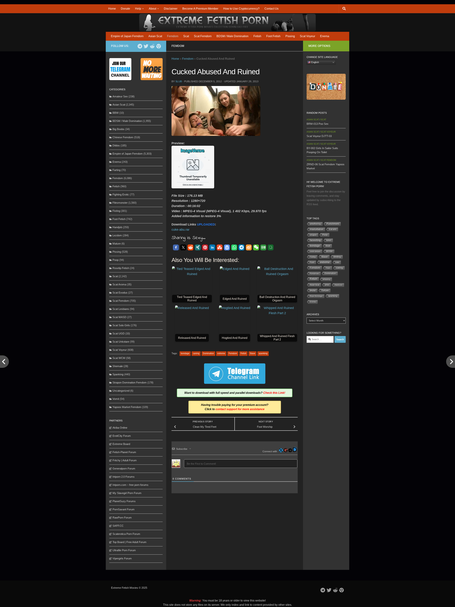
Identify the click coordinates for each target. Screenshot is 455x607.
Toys (328, 268)
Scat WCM (119, 357)
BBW (116, 112)
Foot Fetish (273, 36)
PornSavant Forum (124, 509)
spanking (263, 353)
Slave (252, 353)
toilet (328, 240)
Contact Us (271, 8)
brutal (313, 290)
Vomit (116, 398)
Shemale (118, 366)
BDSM (329, 251)
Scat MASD (119, 317)
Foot (312, 262)
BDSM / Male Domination (232, 36)
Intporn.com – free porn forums (130, 484)
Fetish (257, 36)
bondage (185, 353)
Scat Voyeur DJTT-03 (319, 136)
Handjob (117, 227)
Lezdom (117, 235)
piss (327, 285)
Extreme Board (121, 443)
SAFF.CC (118, 525)
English (315, 62)
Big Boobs (118, 129)
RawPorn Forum (122, 517)
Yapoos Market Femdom (127, 407)
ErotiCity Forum (122, 435)
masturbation (316, 229)
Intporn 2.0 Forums (124, 476)
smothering (315, 224)
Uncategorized (121, 390)
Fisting (116, 210)
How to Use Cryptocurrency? (241, 8)
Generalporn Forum (124, 468)
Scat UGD (119, 333)
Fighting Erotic (121, 194)
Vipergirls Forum (122, 558)
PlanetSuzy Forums (124, 501)
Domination (208, 353)
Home (112, 8)
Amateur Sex (120, 96)
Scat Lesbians (121, 308)
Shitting (337, 257)
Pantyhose (314, 274)
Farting (117, 169)
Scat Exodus (120, 292)
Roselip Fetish (121, 268)
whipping (326, 279)
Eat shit (332, 229)
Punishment (333, 223)
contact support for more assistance (240, 409)
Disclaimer (170, 8)
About (152, 8)
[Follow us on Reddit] (152, 46)
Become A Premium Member (200, 8)
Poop (116, 259)
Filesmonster (120, 202)
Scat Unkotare (121, 341)
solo (337, 262)
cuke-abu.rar (180, 229)
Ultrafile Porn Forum (124, 550)
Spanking (118, 374)
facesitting (315, 240)
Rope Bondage (316, 296)
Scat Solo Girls (121, 325)
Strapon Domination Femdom (130, 382)
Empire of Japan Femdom (127, 36)
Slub (178, 81)
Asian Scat (155, 36)
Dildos (116, 145)
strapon (313, 235)
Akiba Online (120, 427)
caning (196, 353)
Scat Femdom (203, 36)
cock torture (315, 251)
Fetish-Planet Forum (124, 452)
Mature (117, 243)
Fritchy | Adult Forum (125, 460)
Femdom (172, 36)
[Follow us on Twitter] (146, 46)
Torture (325, 290)
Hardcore (338, 285)
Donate (125, 8)
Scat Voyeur (307, 36)
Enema (324, 36)
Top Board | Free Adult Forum (129, 542)
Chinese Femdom (123, 137)
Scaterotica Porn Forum (126, 533)
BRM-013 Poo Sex (317, 123)
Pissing (290, 36)
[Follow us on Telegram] (139, 46)
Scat (186, 36)
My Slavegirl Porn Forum (127, 493)
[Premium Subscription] (158, 46)
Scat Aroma (119, 284)
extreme (221, 353)
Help (138, 8)
